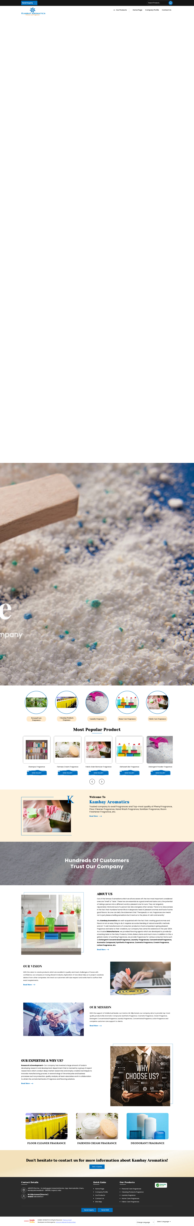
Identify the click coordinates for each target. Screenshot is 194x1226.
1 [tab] (94, 683)
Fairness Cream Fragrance (160, 767)
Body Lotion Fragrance (99, 765)
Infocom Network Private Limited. (66, 1222)
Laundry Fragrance (128, 1195)
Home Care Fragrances (130, 1198)
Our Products (121, 10)
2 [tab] (97, 683)
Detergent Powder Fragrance (67, 767)
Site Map (98, 1202)
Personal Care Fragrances (131, 1189)
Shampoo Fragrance (129, 767)
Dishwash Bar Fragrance (36, 767)
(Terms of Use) (67, 1220)
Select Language (163, 1222)
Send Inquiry (27, 3)
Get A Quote (97, 1166)
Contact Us (166, 10)
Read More (93, 816)
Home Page (137, 10)
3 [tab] (99, 683)
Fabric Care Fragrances (130, 1202)
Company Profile (152, 10)
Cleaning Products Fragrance (133, 1192)
